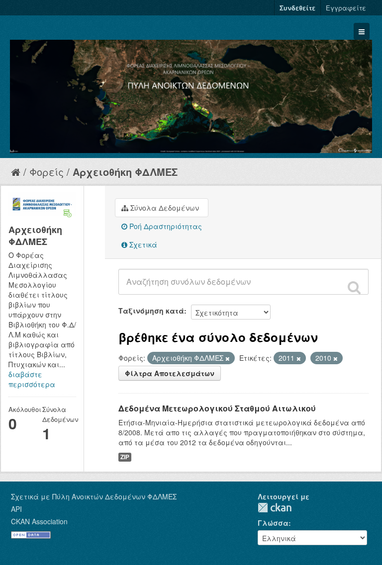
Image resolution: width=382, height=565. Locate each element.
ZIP (124, 457)
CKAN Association (39, 521)
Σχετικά (142, 244)
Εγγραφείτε (346, 7)
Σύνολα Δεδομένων (163, 208)
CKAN (274, 507)
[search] (354, 287)
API (16, 509)
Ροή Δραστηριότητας (164, 226)
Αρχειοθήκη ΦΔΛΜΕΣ (125, 171)
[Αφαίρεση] (227, 358)
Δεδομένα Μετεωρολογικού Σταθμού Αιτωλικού (217, 408)
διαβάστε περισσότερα (31, 379)
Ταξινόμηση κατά (151, 311)
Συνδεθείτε (297, 7)
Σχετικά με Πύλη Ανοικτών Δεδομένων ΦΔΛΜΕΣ (94, 496)
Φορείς (46, 171)
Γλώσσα (273, 523)
